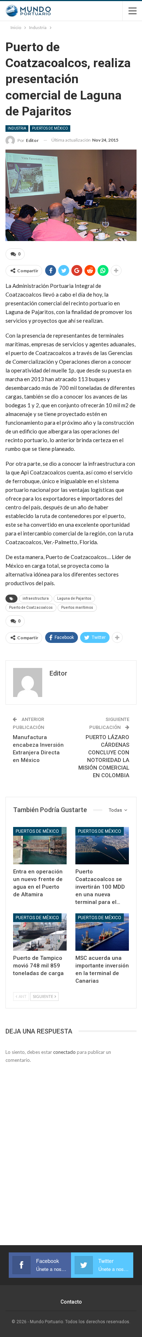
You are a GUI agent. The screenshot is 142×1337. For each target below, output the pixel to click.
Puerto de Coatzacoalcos (31, 608)
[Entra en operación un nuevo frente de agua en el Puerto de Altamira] (40, 845)
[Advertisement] (71, 1145)
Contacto (71, 1302)
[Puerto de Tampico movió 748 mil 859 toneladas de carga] (40, 932)
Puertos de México (50, 128)
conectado (64, 1052)
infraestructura (36, 598)
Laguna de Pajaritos (74, 598)
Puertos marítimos (77, 608)
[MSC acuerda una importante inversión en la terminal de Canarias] (102, 932)
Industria (17, 128)
